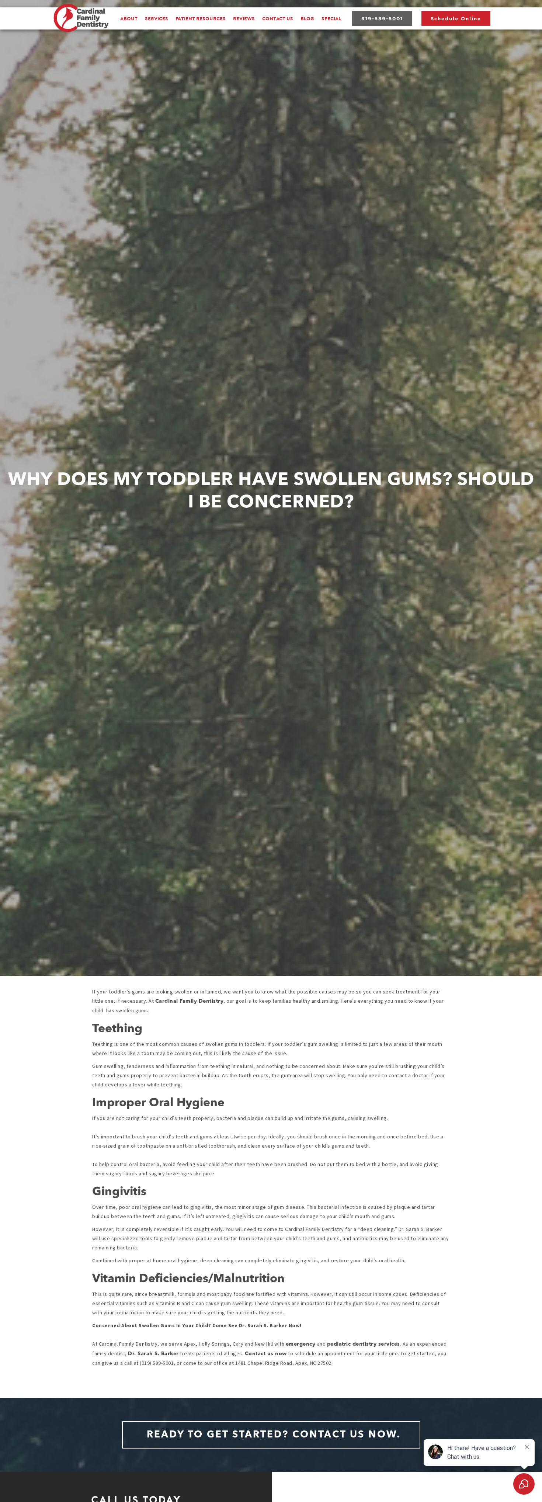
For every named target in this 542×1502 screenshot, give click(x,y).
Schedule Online (456, 18)
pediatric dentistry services (363, 1344)
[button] (156, 18)
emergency (301, 1344)
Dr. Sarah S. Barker (153, 1353)
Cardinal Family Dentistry (189, 1001)
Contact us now (266, 1353)
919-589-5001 (382, 18)
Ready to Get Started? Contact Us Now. (274, 1435)
